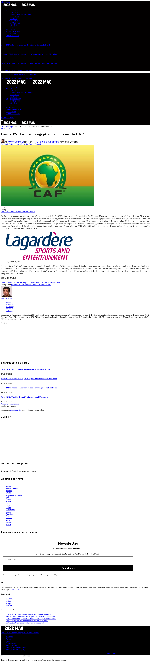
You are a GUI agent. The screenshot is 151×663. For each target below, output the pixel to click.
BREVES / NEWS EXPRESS (21, 14)
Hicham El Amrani (43, 282)
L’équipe (9, 641)
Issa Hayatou (55, 282)
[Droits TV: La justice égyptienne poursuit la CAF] (47, 205)
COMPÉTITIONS (13, 21)
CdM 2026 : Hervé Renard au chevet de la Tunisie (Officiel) (25, 45)
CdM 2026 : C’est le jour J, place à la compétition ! (25, 623)
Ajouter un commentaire (10, 404)
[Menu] (2, 120)
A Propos (9, 637)
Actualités (7, 128)
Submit (26, 656)
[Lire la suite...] (15, 589)
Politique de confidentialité (15, 647)
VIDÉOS (13, 19)
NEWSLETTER (7, 118)
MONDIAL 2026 (12, 36)
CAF (15, 282)
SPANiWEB (112, 654)
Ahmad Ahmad (6, 282)
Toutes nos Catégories (9, 471)
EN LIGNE (14, 17)
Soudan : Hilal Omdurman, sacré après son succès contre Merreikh (29, 54)
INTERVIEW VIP (13, 31)
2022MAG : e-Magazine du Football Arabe (21, 74)
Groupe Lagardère (28, 282)
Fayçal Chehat (16, 142)
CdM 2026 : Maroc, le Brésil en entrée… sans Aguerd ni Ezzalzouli (29, 63)
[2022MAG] (29, 84)
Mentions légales (12, 645)
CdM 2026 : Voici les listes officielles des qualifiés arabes (24, 397)
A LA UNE (14, 12)
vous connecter (15, 410)
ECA (19, 282)
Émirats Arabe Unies (14, 495)
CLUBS (13, 25)
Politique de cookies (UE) (15, 649)
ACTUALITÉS (12, 10)
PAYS (12, 27)
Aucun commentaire (47, 142)
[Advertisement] (72, 340)
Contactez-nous (11, 643)
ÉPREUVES (15, 23)
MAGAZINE (11, 34)
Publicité (9, 639)
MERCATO (10, 29)
